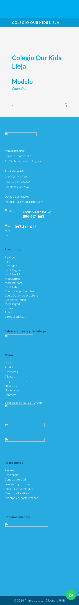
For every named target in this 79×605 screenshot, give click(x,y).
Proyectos (11, 371)
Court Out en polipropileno (21, 295)
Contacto (11, 394)
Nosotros (11, 385)
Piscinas (10, 470)
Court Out (19, 88)
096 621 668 (34, 216)
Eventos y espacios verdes (21, 497)
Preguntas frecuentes (18, 381)
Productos (11, 367)
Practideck (11, 266)
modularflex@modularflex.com (24, 201)
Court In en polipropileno (20, 291)
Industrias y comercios (19, 488)
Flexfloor (10, 257)
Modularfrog (12, 278)
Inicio (8, 362)
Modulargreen (13, 270)
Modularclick (13, 274)
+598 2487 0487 (37, 212)
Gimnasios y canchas (17, 484)
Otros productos (15, 316)
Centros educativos (17, 493)
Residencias (12, 474)
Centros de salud (15, 479)
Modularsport (13, 282)
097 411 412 (25, 227)
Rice (7, 261)
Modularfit (11, 287)
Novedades (12, 390)
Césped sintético (15, 299)
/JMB (61, 600)
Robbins (10, 312)
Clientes (10, 376)
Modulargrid (12, 304)
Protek (9, 308)
